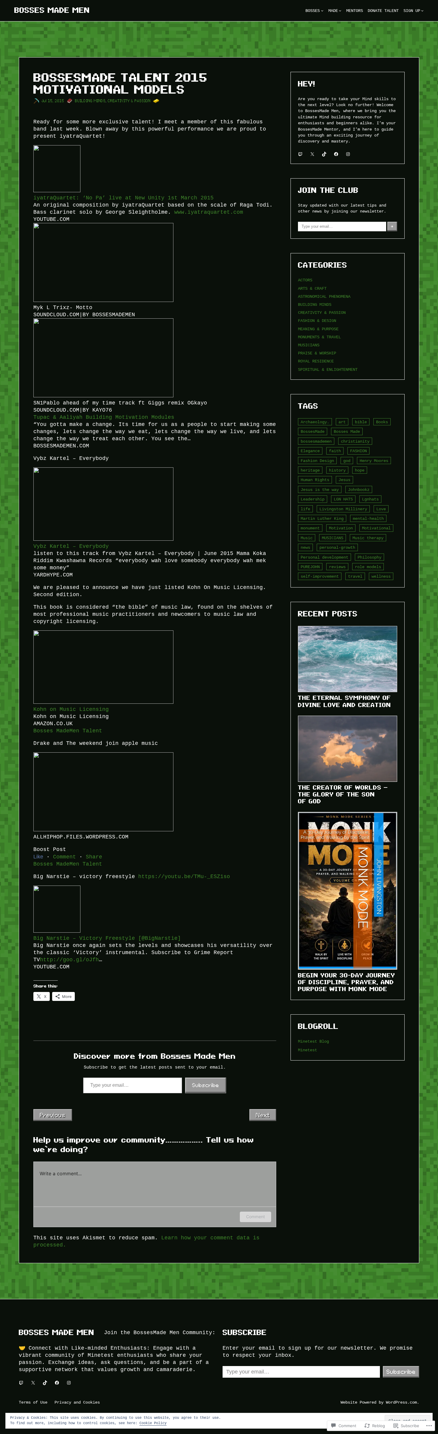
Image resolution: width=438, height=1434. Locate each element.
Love (381, 508)
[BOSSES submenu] (322, 10)
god (346, 460)
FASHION (358, 450)
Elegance (310, 450)
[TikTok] (324, 154)
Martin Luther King (322, 518)
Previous (53, 1115)
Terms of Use (33, 1402)
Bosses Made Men (52, 10)
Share (94, 857)
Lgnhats (370, 499)
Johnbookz (358, 489)
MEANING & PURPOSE (318, 328)
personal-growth (337, 547)
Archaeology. (315, 421)
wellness (381, 576)
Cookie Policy (153, 1423)
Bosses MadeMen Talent (67, 731)
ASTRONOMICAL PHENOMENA (324, 296)
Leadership (312, 499)
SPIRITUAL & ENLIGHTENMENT (328, 369)
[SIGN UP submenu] (422, 10)
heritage (310, 470)
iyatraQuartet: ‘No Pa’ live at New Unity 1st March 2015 (123, 198)
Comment (255, 1216)
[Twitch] (300, 154)
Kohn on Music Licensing (71, 709)
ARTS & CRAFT (312, 288)
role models (368, 566)
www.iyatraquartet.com (208, 212)
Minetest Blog (313, 1041)
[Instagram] (348, 154)
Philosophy (369, 557)
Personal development (324, 557)
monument (310, 528)
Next (263, 1115)
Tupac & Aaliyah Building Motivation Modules (103, 417)
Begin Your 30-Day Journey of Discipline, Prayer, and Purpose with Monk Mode (346, 982)
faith (335, 450)
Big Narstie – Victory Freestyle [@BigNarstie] (107, 938)
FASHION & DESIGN (317, 320)
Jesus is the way (320, 489)
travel (355, 576)
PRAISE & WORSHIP (317, 353)
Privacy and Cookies (77, 1402)
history (337, 470)
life (305, 508)
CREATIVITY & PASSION (129, 101)
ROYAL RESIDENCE (316, 361)
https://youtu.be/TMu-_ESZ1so (184, 877)
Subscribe (205, 1085)
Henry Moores (374, 460)
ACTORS (305, 280)
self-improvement (320, 576)
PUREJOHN (310, 566)
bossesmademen (316, 441)
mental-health (368, 518)
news (305, 547)
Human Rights (315, 479)
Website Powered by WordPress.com (379, 1402)
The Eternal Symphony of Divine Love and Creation (344, 701)
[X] (312, 154)
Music (307, 537)
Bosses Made (347, 431)
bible (361, 421)
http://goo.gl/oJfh (69, 960)
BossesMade (312, 431)
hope (359, 470)
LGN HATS (343, 499)
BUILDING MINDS (90, 101)
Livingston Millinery (343, 508)
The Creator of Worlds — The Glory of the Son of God (343, 794)
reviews (337, 566)
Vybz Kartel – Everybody (71, 546)
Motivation (341, 528)
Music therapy (367, 537)
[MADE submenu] (340, 10)
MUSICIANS (308, 345)
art (342, 421)
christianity (355, 441)
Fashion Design (317, 460)
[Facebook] (336, 154)
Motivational (376, 528)
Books (382, 421)
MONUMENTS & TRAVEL (319, 336)
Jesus (344, 479)
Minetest (307, 1049)
